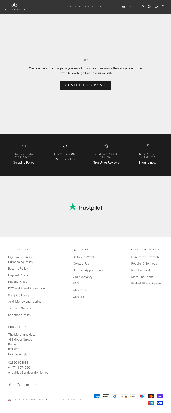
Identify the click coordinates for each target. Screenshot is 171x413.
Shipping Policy (23, 162)
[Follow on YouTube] (27, 384)
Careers (78, 297)
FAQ (76, 283)
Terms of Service (19, 308)
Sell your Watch (84, 257)
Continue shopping (85, 85)
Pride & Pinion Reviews (147, 283)
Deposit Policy (18, 275)
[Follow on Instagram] (18, 384)
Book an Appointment (88, 270)
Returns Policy (65, 159)
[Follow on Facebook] (9, 384)
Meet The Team (142, 277)
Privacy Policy (17, 282)
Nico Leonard (140, 270)
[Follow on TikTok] (35, 384)
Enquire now (147, 162)
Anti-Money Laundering (25, 301)
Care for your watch (145, 257)
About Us (79, 290)
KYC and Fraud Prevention (26, 288)
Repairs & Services (144, 263)
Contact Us (81, 263)
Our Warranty (82, 277)
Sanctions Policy (19, 315)
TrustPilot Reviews (106, 162)
